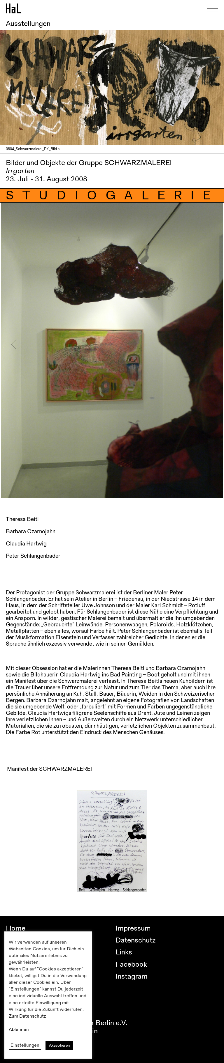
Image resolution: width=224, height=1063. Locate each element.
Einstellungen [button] (24, 1045)
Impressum (133, 928)
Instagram (132, 976)
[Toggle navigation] (214, 8)
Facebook (131, 964)
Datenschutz (135, 940)
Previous (13, 344)
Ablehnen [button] (19, 1029)
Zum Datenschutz (27, 1016)
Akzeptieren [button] (59, 1045)
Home (15, 928)
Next (207, 344)
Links (124, 952)
